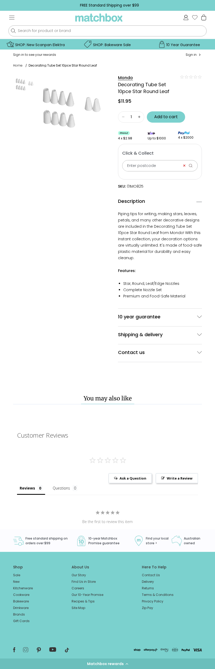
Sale (16, 575)
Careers (78, 588)
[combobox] (107, 30)
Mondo (125, 78)
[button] (107, 664)
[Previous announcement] (12, 5)
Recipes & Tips (83, 601)
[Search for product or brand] (13, 31)
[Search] (192, 165)
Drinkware (21, 608)
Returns (148, 588)
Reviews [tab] (27, 488)
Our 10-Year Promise (87, 594)
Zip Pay (147, 608)
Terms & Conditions (158, 594)
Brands (19, 614)
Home (18, 65)
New (16, 581)
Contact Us (151, 575)
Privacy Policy (152, 601)
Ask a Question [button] (133, 478)
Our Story (79, 575)
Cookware (21, 594)
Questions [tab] (61, 488)
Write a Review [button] (179, 478)
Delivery (148, 581)
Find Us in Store (84, 581)
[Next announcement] (206, 5)
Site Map (78, 608)
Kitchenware (23, 588)
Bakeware (21, 601)
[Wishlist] (194, 17)
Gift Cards (21, 621)
